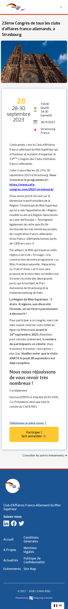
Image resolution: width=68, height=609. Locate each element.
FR (60, 605)
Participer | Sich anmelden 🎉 (34, 434)
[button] (61, 7)
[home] (14, 7)
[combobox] (57, 605)
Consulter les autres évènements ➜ (44, 455)
